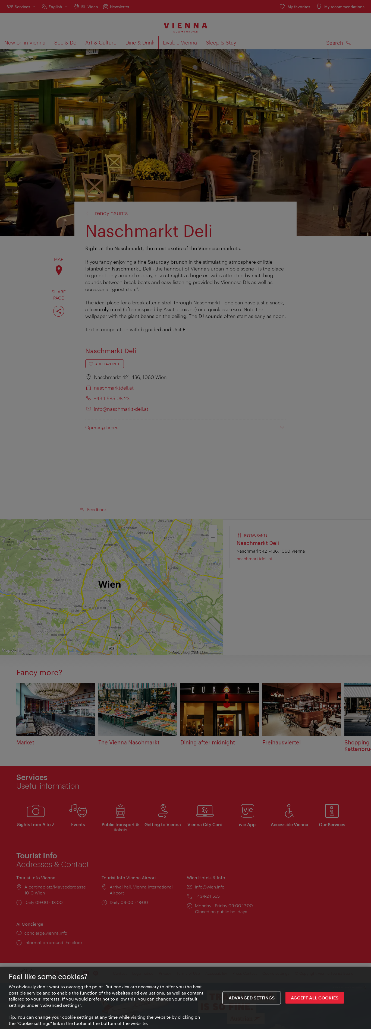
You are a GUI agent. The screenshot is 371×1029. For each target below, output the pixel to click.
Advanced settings (252, 997)
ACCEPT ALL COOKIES (314, 997)
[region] (185, 998)
